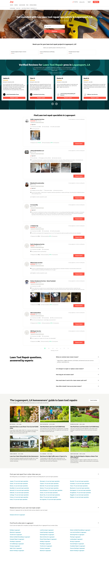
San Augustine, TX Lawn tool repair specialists (50, 499)
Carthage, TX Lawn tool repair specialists (19, 495)
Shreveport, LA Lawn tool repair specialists (50, 481)
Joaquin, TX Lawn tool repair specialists (19, 481)
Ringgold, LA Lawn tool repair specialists (79, 495)
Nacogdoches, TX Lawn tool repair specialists (80, 492)
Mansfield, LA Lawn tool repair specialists (19, 488)
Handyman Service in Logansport (17, 514)
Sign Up (96, 2)
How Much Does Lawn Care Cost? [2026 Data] (52, 426)
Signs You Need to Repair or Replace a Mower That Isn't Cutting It (84, 457)
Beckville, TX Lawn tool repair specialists (49, 485)
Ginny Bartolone (74, 453)
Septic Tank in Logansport (16, 548)
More (27, 5)
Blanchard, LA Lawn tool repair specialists (79, 488)
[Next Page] (68, 348)
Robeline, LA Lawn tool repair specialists (79, 497)
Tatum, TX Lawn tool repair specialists (79, 485)
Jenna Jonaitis (13, 453)
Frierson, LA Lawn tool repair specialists (19, 497)
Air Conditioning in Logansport (17, 543)
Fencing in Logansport (15, 546)
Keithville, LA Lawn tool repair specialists (19, 492)
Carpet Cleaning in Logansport (47, 532)
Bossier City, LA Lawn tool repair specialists (50, 495)
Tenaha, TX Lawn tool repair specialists (19, 483)
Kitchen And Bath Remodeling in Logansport (20, 537)
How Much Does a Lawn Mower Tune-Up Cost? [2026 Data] (24, 427)
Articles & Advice (33, 5)
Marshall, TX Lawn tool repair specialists (79, 481)
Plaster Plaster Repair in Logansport (48, 539)
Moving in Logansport (75, 541)
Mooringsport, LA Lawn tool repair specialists (80, 490)
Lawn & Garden (22, 5)
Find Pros (54, 31)
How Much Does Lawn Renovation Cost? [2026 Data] (84, 426)
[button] (35, 135)
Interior (11, 5)
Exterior (16, 5)
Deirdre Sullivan (74, 424)
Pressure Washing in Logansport (77, 548)
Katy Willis (12, 424)
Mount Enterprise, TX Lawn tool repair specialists (51, 490)
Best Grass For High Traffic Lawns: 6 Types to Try (53, 456)
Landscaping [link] (12, 8)
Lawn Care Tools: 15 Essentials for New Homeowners (24, 456)
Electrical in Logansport (15, 532)
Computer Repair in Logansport (17, 539)
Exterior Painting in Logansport (17, 550)
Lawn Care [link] (18, 8)
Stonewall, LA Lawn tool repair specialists (19, 490)
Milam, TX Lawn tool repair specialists (48, 497)
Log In (89, 2)
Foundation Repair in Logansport (77, 546)
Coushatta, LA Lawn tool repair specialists (79, 483)
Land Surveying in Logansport (47, 530)
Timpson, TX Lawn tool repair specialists (49, 483)
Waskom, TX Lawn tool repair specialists (49, 488)
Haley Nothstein (44, 424)
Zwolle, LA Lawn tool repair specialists (49, 492)
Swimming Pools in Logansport (47, 534)
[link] (31, 94)
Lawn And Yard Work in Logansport (78, 532)
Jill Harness (43, 453)
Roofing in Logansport (15, 530)
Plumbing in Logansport (15, 541)
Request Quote (78, 143)
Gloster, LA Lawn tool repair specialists (19, 485)
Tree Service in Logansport (16, 534)
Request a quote (14, 97)
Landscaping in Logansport (76, 539)
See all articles (93, 400)
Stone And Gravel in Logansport (47, 537)
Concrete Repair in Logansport (77, 543)
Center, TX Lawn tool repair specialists (18, 499)
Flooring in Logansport (75, 537)
